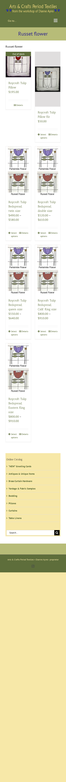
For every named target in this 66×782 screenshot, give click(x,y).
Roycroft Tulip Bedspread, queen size (17, 304)
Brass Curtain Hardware (20, 480)
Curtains (13, 509)
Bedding (13, 495)
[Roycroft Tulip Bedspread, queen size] (18, 269)
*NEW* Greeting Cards (20, 465)
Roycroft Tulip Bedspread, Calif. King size (47, 304)
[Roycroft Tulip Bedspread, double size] (47, 171)
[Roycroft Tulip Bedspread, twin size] (18, 171)
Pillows (12, 502)
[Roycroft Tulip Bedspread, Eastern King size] (18, 367)
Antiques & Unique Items (21, 472)
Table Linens (15, 517)
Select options (43, 135)
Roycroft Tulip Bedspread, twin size (17, 206)
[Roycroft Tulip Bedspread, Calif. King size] (47, 269)
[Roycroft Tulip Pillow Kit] (47, 78)
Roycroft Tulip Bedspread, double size (47, 206)
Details (19, 104)
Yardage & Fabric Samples (22, 487)
